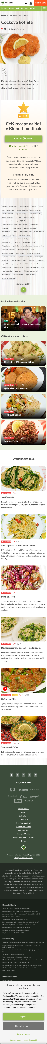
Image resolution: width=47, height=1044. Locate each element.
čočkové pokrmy (23, 249)
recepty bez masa (22, 210)
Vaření (26, 15)
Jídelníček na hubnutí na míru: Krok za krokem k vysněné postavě (23, 942)
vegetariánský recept (8, 249)
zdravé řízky (40, 260)
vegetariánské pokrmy (9, 239)
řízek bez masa (34, 224)
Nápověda (23, 150)
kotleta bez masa (7, 217)
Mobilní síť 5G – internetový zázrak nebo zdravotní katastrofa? (22, 960)
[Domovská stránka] (7, 3)
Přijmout (23, 1017)
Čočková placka (7, 980)
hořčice (4, 206)
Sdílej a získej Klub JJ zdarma (23, 837)
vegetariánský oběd (22, 264)
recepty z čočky (7, 271)
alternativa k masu (24, 235)
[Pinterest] (23, 775)
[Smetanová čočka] (23, 728)
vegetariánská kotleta (8, 256)
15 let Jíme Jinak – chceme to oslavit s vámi (16, 908)
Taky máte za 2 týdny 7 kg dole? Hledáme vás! (16, 957)
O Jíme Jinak (23, 819)
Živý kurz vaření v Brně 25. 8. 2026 (13, 933)
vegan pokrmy (30, 274)
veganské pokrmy (7, 264)
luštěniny (31, 260)
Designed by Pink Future (23, 858)
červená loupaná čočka (9, 224)
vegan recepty (20, 253)
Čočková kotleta (35, 210)
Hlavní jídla (6, 493)
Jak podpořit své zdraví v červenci (13, 954)
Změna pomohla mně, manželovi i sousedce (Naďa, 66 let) (20, 922)
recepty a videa (39, 246)
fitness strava (32, 221)
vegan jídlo (5, 260)
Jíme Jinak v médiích (23, 823)
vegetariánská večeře (33, 253)
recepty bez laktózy (36, 213)
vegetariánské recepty (25, 256)
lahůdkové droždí (7, 213)
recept (32, 239)
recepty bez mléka (7, 221)
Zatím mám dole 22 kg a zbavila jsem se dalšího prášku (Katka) (21, 965)
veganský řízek (20, 221)
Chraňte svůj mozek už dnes (11, 916)
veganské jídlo (6, 242)
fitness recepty (16, 228)
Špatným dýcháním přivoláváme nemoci (15, 919)
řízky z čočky (6, 246)
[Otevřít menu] (44, 8)
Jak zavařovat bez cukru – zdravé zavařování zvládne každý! (21, 914)
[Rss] (29, 775)
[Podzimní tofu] (23, 577)
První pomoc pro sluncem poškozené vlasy (15, 930)
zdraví (42, 267)
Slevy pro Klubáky (23, 834)
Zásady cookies (23, 1034)
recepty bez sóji (39, 231)
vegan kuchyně (18, 267)
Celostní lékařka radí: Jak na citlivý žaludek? (16, 927)
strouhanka (13, 206)
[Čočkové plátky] (23, 680)
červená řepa (6, 274)
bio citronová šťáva (8, 210)
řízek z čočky (6, 231)
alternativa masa (26, 246)
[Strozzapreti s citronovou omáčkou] (23, 526)
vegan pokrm (23, 224)
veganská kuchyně (21, 213)
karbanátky (5, 228)
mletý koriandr (6, 267)
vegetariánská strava (8, 278)
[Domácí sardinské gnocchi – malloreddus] (23, 629)
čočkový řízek (6, 235)
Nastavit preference (23, 1026)
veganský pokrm (24, 206)
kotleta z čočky (23, 239)
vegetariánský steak (29, 242)
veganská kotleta (29, 217)
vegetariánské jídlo (32, 267)
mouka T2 (17, 242)
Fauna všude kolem (8, 970)
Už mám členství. (17, 146)
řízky (14, 235)
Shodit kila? (40, 3)
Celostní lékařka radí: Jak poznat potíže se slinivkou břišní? (20, 911)
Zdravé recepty (23, 809)
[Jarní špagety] (23, 478)
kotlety (34, 206)
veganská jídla (38, 256)
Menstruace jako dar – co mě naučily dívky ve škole (18, 924)
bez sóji (15, 231)
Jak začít (23, 812)
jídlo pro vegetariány (30, 271)
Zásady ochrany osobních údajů (23, 1040)
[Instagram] (17, 775)
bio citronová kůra (26, 231)
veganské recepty (7, 253)
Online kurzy (23, 816)
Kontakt (23, 841)
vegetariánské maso (30, 228)
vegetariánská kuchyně (19, 260)
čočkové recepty (18, 274)
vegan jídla (17, 271)
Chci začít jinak (23, 139)
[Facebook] (11, 775)
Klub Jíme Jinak (15, 15)
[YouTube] (35, 775)
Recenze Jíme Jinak (23, 827)
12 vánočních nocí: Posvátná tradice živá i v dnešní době (20, 968)
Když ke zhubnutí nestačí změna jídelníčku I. (16, 962)
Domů (3, 15)
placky (41, 206)
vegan (32, 249)
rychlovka (16, 246)
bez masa (18, 217)
